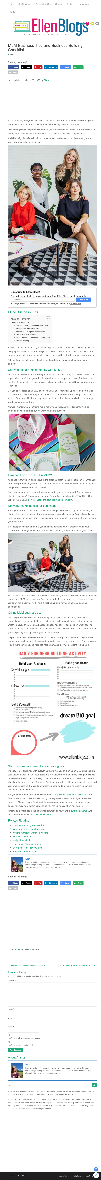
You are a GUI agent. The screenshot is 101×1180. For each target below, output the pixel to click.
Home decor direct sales (25, 851)
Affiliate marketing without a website (30, 832)
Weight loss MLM (21, 840)
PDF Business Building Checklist (68, 794)
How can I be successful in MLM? (29, 328)
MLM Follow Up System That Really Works (77, 965)
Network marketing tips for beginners (30, 331)
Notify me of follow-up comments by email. (24, 1038)
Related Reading (22, 340)
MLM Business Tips (20, 322)
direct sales (25, 949)
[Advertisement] (52, 100)
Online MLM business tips (26, 334)
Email (10, 1018)
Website (11, 1026)
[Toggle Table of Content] (47, 318)
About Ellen (22, 1176)
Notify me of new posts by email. (20, 1045)
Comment (12, 980)
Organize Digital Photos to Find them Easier (28, 965)
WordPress (89, 1176)
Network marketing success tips (28, 825)
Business (14, 949)
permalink (35, 949)
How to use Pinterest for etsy (27, 843)
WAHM (12, 12)
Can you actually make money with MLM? (32, 325)
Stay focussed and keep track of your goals (33, 337)
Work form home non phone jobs (29, 828)
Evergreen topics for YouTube (27, 847)
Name (11, 1009)
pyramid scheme (79, 810)
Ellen (12, 54)
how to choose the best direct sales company (50, 499)
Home (12, 1176)
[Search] (94, 1085)
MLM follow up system (40, 814)
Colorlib (74, 1176)
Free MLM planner (22, 836)
